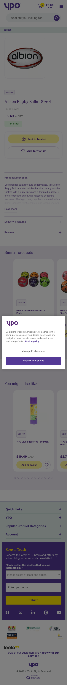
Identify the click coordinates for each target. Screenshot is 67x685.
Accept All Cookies (33, 360)
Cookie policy (32, 341)
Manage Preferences (33, 351)
